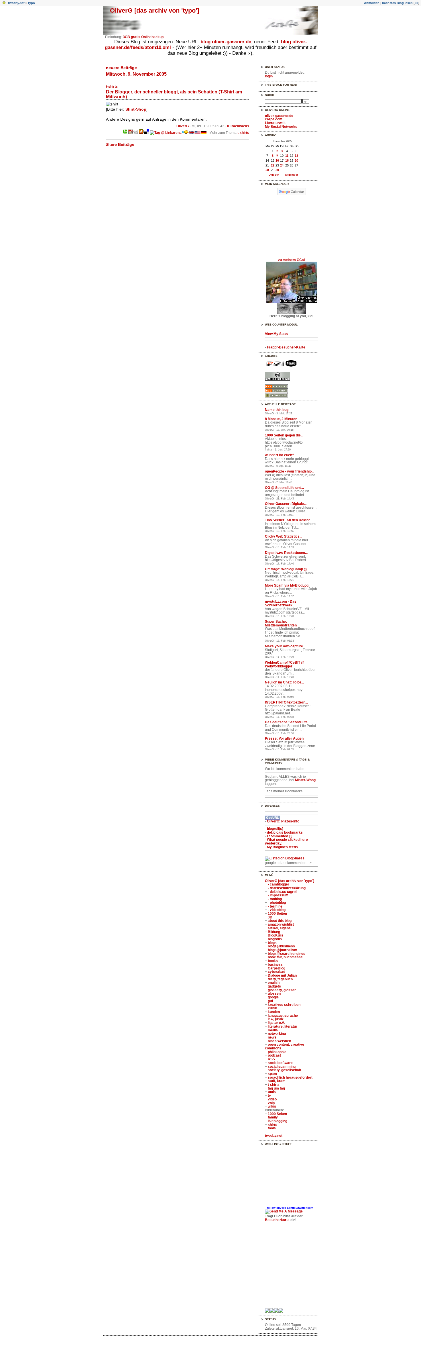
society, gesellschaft (284, 1070)
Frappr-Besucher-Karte (286, 347)
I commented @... (281, 836)
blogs (272, 943)
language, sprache (283, 1015)
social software (280, 1063)
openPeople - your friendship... (289, 471)
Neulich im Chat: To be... (284, 682)
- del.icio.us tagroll (282, 892)
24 (282, 165)
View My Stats (276, 334)
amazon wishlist (281, 924)
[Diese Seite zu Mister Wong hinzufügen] (130, 132)
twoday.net (16, 3)
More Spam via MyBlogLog (286, 585)
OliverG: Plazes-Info (283, 821)
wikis (272, 1106)
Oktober (274, 174)
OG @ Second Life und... (284, 487)
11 (286, 155)
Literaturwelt (275, 123)
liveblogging (277, 1121)
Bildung (274, 932)
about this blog (280, 920)
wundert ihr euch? (279, 455)
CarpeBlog (276, 968)
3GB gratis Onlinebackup (143, 37)
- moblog (275, 899)
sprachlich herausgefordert (290, 1077)
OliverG (182, 126)
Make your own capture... (285, 646)
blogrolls (275, 939)
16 (277, 160)
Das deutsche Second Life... (287, 722)
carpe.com (273, 119)
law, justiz (276, 1019)
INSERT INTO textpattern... (286, 702)
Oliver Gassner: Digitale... (285, 503)
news (272, 1037)
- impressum (278, 895)
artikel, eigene (279, 928)
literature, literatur (282, 1026)
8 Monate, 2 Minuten (281, 419)
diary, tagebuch (280, 979)
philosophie (277, 1052)
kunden (274, 1012)
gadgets (274, 986)
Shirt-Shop (135, 109)
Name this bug (276, 410)
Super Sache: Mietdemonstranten (281, 623)
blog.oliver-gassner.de (225, 41)
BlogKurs (275, 935)
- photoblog (277, 902)
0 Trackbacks (238, 126)
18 (287, 160)
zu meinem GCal (291, 260)
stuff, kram (277, 1081)
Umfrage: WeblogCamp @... (287, 569)
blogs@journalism (282, 950)
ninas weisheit (279, 1041)
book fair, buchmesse (285, 957)
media (273, 1030)
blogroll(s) (275, 828)
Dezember (291, 174)
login (269, 76)
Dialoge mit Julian (282, 975)
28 (267, 170)
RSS (271, 1059)
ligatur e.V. (276, 1022)
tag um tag (276, 1088)
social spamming (282, 1066)
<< (416, 3)
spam (272, 1073)
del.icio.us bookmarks (285, 832)
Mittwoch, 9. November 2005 (136, 74)
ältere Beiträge (120, 144)
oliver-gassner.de (279, 115)
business (275, 964)
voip (271, 1103)
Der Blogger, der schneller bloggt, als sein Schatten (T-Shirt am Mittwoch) (174, 94)
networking (277, 1033)
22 (272, 165)
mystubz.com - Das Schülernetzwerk (280, 603)
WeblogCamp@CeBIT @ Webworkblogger (284, 664)
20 (296, 160)
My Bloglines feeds (282, 847)
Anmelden (371, 3)
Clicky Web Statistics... (283, 536)
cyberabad (276, 971)
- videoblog (277, 910)
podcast (274, 1055)
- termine (275, 906)
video (272, 1099)
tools (272, 1092)
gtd (270, 1001)
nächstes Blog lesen (397, 3)
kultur (272, 1008)
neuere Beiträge (121, 67)
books (273, 961)
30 (277, 170)
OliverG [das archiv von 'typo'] (154, 10)
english (274, 982)
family (273, 1117)
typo (31, 3)
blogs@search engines (286, 953)
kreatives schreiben (284, 1004)
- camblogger (278, 884)
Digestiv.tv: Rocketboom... (286, 553)
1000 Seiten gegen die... (284, 435)
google (273, 997)
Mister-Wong (305, 780)
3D (270, 917)
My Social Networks (281, 126)
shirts (272, 1124)
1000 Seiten (277, 913)
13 (296, 155)
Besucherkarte (277, 1220)
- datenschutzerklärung (287, 888)
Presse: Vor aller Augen (284, 738)
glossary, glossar (282, 990)
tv (269, 1095)
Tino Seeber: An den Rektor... (288, 520)
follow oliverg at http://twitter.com (290, 1207)
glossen (274, 993)
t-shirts (112, 86)
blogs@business (281, 946)
